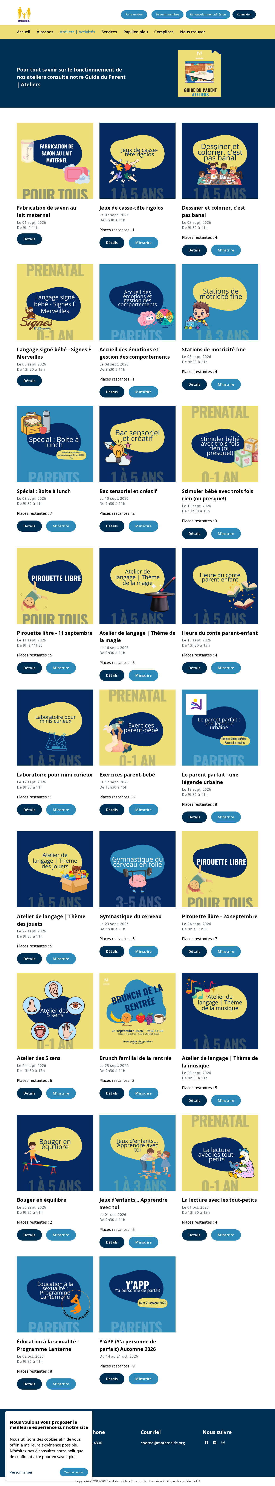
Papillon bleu (136, 31)
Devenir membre (167, 14)
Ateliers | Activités (77, 31)
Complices (164, 31)
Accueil (23, 31)
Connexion (244, 14)
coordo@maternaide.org (163, 1442)
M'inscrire (143, 242)
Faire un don (134, 14)
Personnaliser (21, 1472)
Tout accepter (74, 1472)
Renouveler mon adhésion (208, 14)
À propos (45, 31)
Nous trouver (192, 31)
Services (109, 31)
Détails (29, 239)
